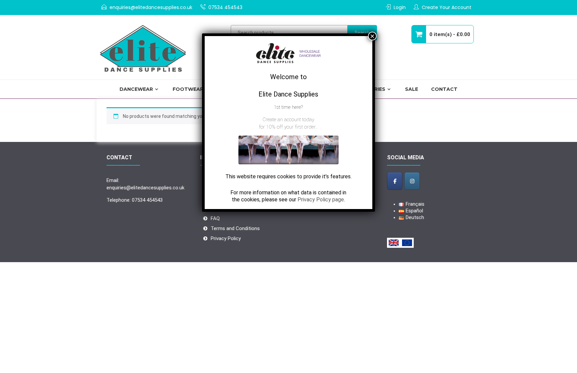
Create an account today (288, 120)
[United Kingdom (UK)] (394, 242)
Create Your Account (446, 7)
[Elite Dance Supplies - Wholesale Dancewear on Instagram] (412, 180)
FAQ (215, 218)
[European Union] (407, 242)
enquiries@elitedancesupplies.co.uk (151, 7)
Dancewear (136, 89)
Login (400, 7)
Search (362, 32)
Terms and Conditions (235, 228)
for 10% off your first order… (288, 127)
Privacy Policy (226, 238)
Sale (411, 89)
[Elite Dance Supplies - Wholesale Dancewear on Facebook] (394, 180)
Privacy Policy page (321, 199)
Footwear (188, 89)
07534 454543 (225, 7)
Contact (444, 89)
